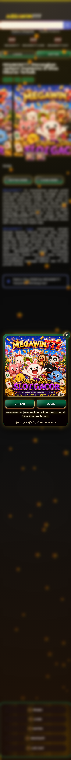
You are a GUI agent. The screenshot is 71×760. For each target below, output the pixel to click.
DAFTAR (20, 404)
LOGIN (51, 404)
